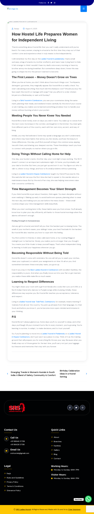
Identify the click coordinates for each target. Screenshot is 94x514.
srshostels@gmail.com (19, 453)
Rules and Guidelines (15, 478)
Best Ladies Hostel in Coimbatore (44, 270)
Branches (58, 441)
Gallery (57, 450)
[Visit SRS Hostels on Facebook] (48, 2)
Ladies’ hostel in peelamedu (52, 59)
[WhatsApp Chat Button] (88, 499)
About (56, 437)
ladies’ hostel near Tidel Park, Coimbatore (37, 301)
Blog (55, 454)
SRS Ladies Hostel (23, 509)
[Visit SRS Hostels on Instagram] (54, 2)
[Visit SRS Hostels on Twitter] (51, 2)
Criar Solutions (74, 509)
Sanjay (16, 29)
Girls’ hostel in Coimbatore (31, 100)
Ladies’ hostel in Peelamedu (53, 333)
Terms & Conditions (15, 486)
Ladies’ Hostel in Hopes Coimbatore (35, 174)
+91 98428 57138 (17, 444)
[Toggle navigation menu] (83, 9)
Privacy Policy (12, 482)
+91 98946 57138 (17, 441)
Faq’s (9, 473)
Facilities (57, 446)
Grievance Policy (14, 490)
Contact (57, 458)
